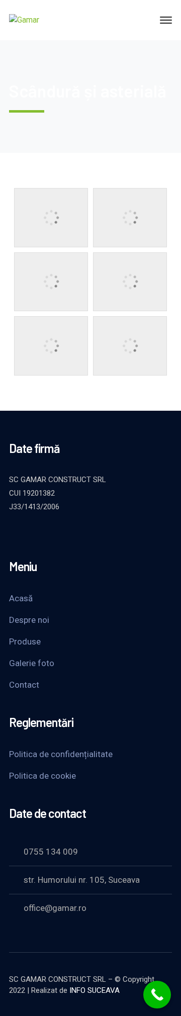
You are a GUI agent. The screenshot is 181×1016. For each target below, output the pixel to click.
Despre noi (29, 620)
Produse (25, 641)
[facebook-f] (39, 534)
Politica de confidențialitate (61, 754)
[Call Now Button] (157, 994)
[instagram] (89, 534)
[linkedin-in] (64, 534)
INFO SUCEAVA (94, 990)
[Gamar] (24, 20)
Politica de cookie (42, 776)
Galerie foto (31, 663)
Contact (24, 685)
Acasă (21, 598)
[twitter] (14, 534)
